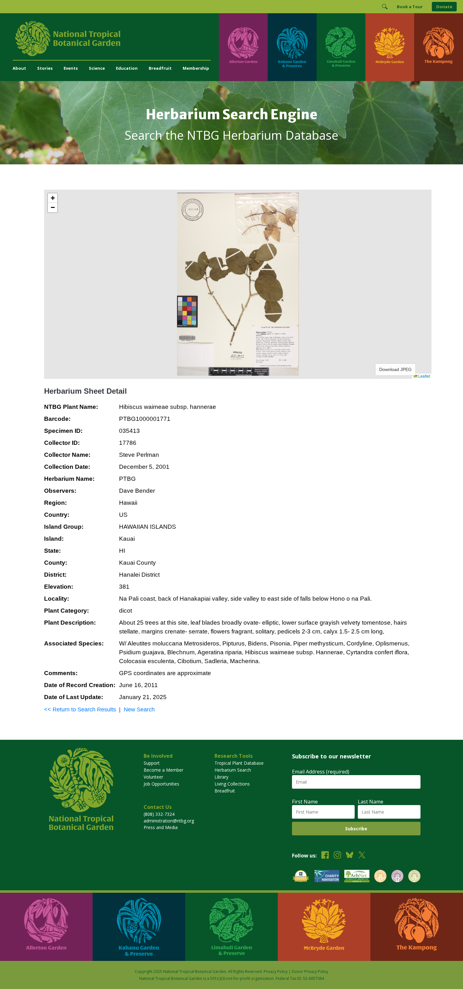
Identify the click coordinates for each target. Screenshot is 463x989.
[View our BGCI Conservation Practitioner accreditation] (397, 877)
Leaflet (423, 376)
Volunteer (153, 777)
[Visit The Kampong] (438, 47)
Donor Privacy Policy (310, 971)
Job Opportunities (161, 784)
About (19, 68)
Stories (45, 68)
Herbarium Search (232, 770)
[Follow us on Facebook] (325, 855)
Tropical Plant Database (239, 763)
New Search (139, 709)
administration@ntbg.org (169, 821)
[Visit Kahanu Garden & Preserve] (292, 47)
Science (97, 68)
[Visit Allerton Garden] (243, 47)
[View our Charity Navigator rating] (327, 877)
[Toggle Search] (384, 6)
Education (127, 68)
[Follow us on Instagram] (337, 855)
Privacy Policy (276, 971)
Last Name (370, 801)
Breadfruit (160, 68)
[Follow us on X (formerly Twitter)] (362, 855)
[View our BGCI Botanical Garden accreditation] (380, 877)
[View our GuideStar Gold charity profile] (301, 877)
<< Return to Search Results (80, 709)
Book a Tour (410, 6)
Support (152, 763)
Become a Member (163, 770)
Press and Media (161, 827)
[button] (52, 198)
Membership (196, 68)
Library (221, 777)
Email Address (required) (320, 771)
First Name (305, 801)
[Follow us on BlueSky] (349, 855)
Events (71, 68)
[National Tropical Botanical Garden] (116, 38)
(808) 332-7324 (159, 814)
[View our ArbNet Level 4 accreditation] (356, 877)
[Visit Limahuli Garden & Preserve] (341, 47)
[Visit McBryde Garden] (389, 47)
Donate (444, 6)
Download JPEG (395, 369)
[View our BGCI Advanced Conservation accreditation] (414, 877)
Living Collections (232, 784)
